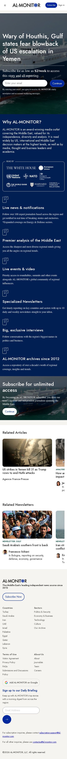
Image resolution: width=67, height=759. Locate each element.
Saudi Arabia (8, 615)
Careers (37, 670)
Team (36, 666)
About (36, 658)
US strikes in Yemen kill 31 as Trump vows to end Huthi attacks (24, 471)
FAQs (4, 666)
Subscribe (51, 5)
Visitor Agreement (10, 658)
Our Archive (39, 628)
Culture (37, 623)
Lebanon (6, 643)
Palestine (6, 631)
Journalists (38, 662)
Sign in (61, 5)
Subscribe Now (13, 597)
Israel (4, 628)
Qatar (5, 640)
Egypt (4, 635)
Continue (9, 411)
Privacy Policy (8, 662)
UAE (4, 623)
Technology (39, 620)
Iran (4, 620)
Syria (4, 648)
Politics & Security (42, 611)
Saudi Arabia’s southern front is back (25, 545)
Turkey (5, 611)
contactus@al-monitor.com (44, 742)
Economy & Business (43, 615)
